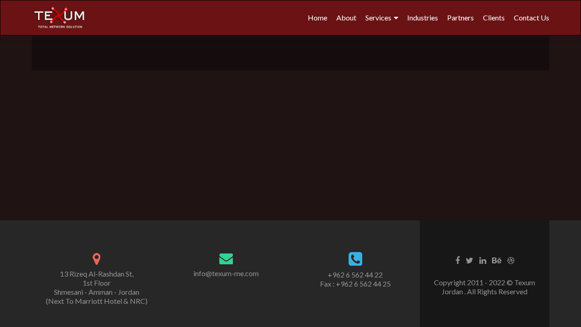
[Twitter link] (469, 260)
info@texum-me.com (226, 273)
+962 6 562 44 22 (355, 274)
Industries (422, 17)
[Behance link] (497, 260)
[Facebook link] (457, 260)
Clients (494, 17)
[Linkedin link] (482, 260)
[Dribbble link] (510, 260)
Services (378, 17)
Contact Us (531, 17)
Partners (460, 17)
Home (317, 17)
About (346, 17)
